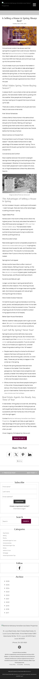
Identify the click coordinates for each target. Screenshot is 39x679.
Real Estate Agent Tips (9, 545)
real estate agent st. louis (9, 540)
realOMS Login (19, 676)
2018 (7, 609)
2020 (7, 602)
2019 (7, 606)
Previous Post (10, 473)
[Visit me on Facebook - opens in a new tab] (19, 568)
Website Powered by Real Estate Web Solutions (19, 671)
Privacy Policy (12, 664)
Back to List (19, 438)
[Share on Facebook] (9, 454)
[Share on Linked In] (29, 454)
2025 (7, 585)
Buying (4, 538)
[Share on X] (16, 454)
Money (4, 548)
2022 (7, 595)
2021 (7, 599)
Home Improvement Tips (9, 555)
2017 (7, 613)
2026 (7, 581)
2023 (7, 592)
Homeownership (7, 543)
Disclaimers (33, 674)
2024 (7, 588)
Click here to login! (19, 509)
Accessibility (20, 664)
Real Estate (6, 533)
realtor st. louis (7, 550)
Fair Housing (27, 664)
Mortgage (5, 553)
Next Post (31, 473)
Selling (20, 461)
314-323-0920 (22, 642)
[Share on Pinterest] (22, 454)
